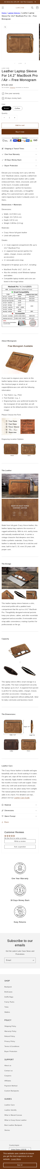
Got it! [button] (20, 1165)
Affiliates (7, 1081)
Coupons (7, 1076)
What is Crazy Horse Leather (15, 1120)
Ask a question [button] (20, 847)
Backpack (8, 987)
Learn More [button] (16, 1159)
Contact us (8, 1071)
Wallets (7, 1012)
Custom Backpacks (11, 1091)
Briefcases (8, 992)
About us (7, 1065)
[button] (2, 7)
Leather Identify (10, 1110)
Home (4, 13)
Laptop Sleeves (14, 13)
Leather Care (9, 1105)
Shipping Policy (10, 1026)
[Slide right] (25, 63)
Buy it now (20, 132)
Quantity (4, 113)
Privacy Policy (9, 1041)
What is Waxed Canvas (13, 1115)
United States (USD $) (18, 1149)
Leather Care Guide (22, 798)
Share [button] (6, 822)
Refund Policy (9, 1036)
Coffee (17, 108)
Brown (6, 108)
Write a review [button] (20, 841)
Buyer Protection (10, 1051)
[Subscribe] (33, 960)
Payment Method (10, 1086)
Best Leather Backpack (13, 1125)
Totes (6, 1007)
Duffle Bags (8, 997)
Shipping (12, 87)
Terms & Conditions (11, 1046)
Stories (7, 1130)
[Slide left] (14, 63)
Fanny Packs (9, 1002)
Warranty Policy (10, 1031)
